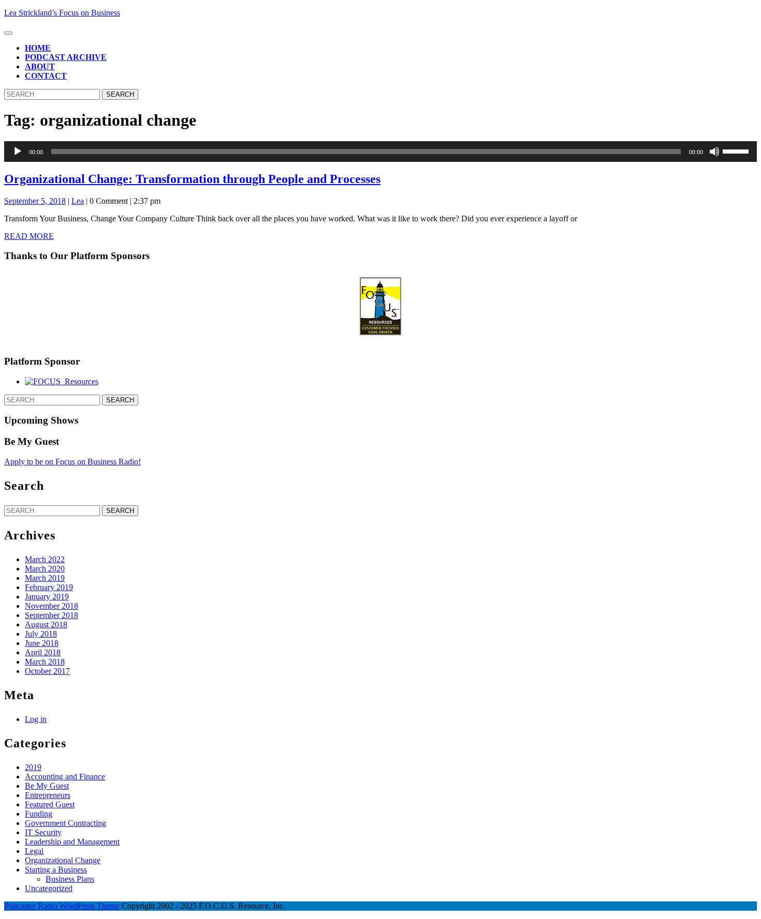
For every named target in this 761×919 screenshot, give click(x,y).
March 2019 (45, 578)
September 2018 (51, 615)
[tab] (8, 33)
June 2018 (41, 643)
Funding (38, 813)
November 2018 (51, 605)
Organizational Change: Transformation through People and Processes (192, 179)
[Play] (17, 151)
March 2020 (45, 568)
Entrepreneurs (47, 795)
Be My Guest (47, 785)
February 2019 (49, 587)
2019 (33, 767)
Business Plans (70, 879)
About (40, 66)
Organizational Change (62, 860)
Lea (77, 201)
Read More (29, 236)
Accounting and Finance (65, 776)
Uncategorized (48, 888)
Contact (46, 75)
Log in (36, 719)
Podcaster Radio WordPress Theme (62, 905)
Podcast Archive (66, 57)
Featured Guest (50, 804)
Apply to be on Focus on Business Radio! (72, 461)
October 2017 (47, 671)
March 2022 (45, 559)
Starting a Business (56, 869)
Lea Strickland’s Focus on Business (62, 12)
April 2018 (43, 652)
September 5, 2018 (35, 201)
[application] (380, 151)
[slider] (737, 150)
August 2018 (46, 624)
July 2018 (41, 633)
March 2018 (45, 661)
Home (38, 47)
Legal (34, 851)
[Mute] (714, 151)
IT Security (43, 832)
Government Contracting (65, 823)
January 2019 (47, 596)
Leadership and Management (72, 841)
